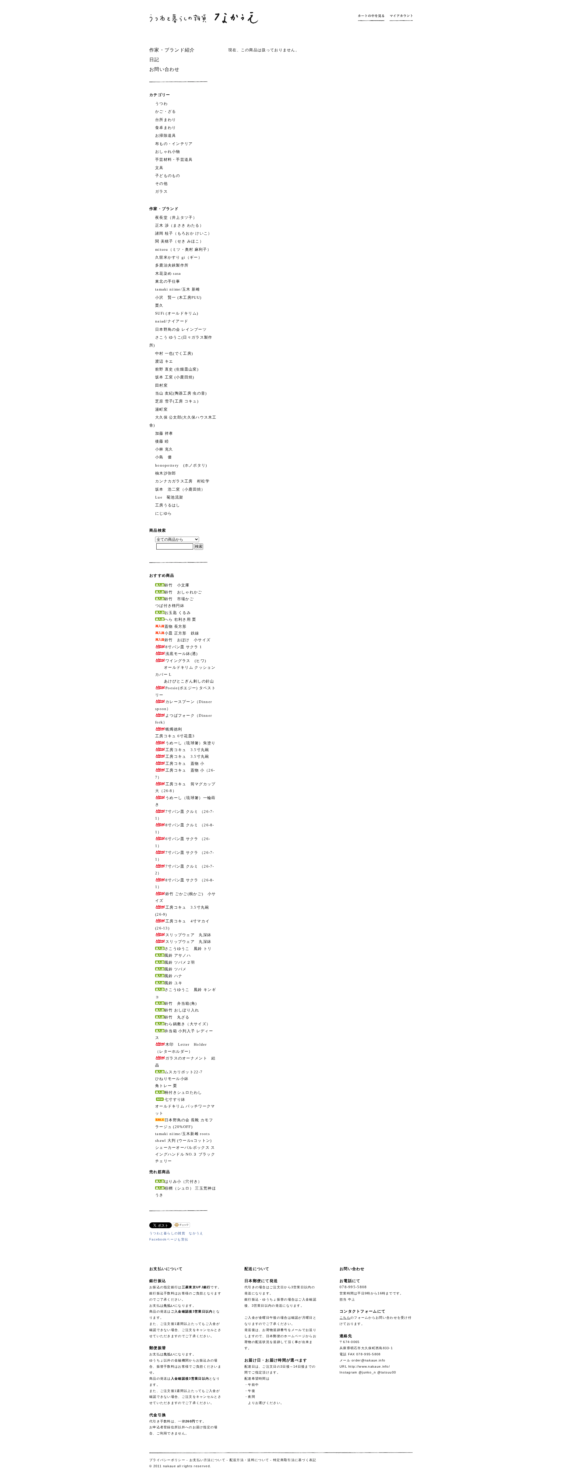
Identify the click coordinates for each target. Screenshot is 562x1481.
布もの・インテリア (174, 143)
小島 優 (163, 457)
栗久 (159, 305)
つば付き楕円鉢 (169, 605)
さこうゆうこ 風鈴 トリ (188, 948)
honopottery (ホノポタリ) (181, 465)
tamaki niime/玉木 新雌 (177, 289)
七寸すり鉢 (175, 1099)
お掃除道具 (165, 135)
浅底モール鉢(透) (181, 653)
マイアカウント (400, 17)
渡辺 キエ (164, 361)
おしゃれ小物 (167, 151)
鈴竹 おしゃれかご (183, 592)
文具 (159, 167)
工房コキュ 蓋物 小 (184, 763)
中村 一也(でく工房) (174, 353)
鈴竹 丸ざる (177, 1017)
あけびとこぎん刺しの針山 (189, 681)
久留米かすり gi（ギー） (178, 257)
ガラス (161, 191)
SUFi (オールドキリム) (176, 313)
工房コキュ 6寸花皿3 (175, 736)
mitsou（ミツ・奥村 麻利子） (183, 249)
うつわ (161, 103)
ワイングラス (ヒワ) (185, 660)
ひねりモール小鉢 (172, 1078)
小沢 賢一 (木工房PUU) (178, 297)
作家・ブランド (164, 209)
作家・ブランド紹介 (172, 49)
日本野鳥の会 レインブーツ (181, 329)
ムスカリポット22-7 (184, 1072)
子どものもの (167, 175)
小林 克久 (164, 449)
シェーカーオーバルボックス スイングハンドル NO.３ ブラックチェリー (185, 1154)
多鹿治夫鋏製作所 (172, 265)
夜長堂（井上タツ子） (176, 217)
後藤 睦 (162, 441)
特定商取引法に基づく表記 (294, 1460)
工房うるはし (167, 505)
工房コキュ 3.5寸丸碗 (187, 750)
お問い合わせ (164, 69)
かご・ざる (165, 111)
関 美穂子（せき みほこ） (179, 241)
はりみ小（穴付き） (183, 1181)
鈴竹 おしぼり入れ (182, 1010)
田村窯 (161, 385)
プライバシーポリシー (167, 1460)
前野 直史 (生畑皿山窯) (176, 369)
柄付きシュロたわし (183, 1092)
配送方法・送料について (249, 1460)
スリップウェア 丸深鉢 (188, 935)
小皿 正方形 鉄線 (182, 633)
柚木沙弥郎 (165, 473)
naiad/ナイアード (171, 321)
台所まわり (165, 119)
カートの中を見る (372, 17)
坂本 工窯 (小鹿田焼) (174, 377)
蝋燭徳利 (173, 729)
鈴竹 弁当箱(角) (181, 1003)
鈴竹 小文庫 (177, 585)
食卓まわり (165, 127)
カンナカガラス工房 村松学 (182, 481)
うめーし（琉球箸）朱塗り (190, 743)
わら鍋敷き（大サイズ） (187, 1024)
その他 (161, 183)
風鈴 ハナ (174, 976)
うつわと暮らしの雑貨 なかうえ (176, 1233)
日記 (154, 59)
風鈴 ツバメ (176, 969)
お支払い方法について (207, 1460)
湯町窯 (161, 409)
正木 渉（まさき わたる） (179, 225)
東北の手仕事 (167, 281)
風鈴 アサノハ (178, 955)
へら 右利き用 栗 (180, 619)
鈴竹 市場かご (179, 599)
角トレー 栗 (166, 1086)
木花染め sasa (168, 273)
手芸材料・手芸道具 (174, 159)
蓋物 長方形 (176, 626)
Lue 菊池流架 (169, 497)
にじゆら (163, 513)
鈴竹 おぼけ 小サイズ (187, 640)
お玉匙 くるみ (178, 612)
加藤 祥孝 (164, 433)
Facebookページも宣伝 (168, 1239)
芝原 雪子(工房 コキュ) (176, 401)
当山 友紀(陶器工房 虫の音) (181, 393)
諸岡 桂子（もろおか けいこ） (183, 233)
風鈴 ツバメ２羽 (180, 962)
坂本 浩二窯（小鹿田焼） (180, 489)
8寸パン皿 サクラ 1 (183, 647)
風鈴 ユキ (174, 983)
